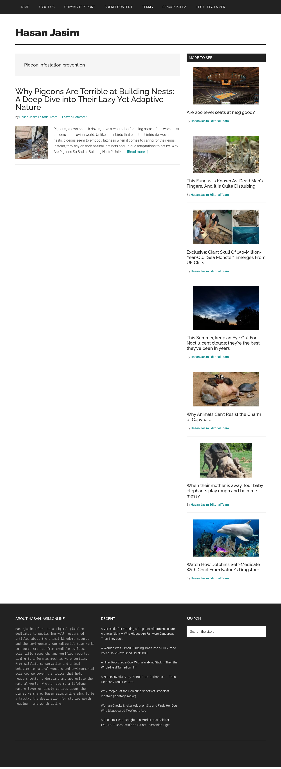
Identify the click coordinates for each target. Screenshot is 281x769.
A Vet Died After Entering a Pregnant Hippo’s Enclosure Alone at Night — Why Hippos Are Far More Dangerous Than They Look (138, 634)
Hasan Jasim (47, 32)
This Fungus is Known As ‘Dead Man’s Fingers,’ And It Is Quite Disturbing (225, 183)
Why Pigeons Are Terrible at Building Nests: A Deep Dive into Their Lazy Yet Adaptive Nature (94, 99)
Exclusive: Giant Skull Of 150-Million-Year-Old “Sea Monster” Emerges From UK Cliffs (226, 257)
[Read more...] (137, 152)
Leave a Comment (74, 117)
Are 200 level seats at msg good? (221, 112)
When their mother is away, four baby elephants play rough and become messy (225, 491)
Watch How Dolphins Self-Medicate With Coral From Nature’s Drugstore (223, 567)
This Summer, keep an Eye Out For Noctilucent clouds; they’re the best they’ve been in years (223, 343)
